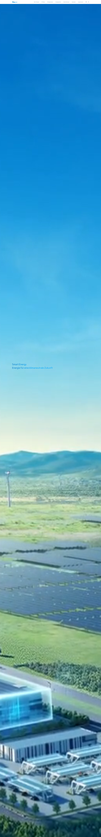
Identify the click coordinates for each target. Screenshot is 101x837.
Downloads (73, 2)
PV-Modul (43, 2)
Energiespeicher (58, 2)
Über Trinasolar (36, 2)
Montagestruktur (50, 2)
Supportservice (80, 2)
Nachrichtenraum (66, 2)
